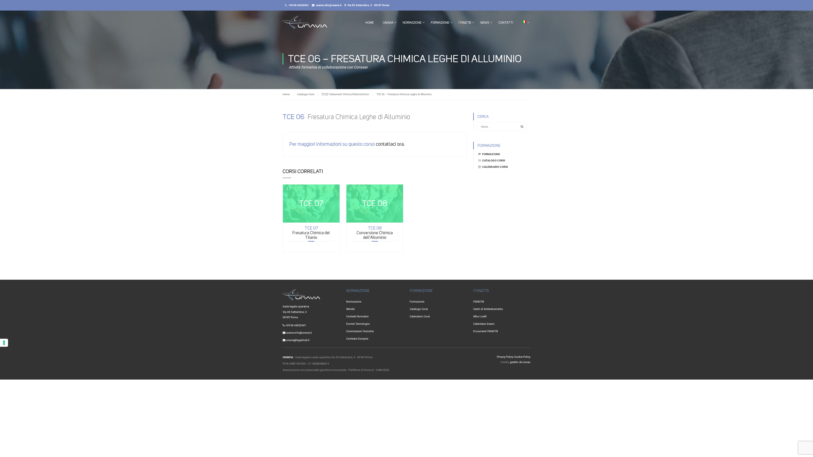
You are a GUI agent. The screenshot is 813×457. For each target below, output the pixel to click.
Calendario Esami (483, 323)
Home (369, 23)
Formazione (440, 23)
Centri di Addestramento (488, 309)
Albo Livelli (480, 316)
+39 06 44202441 (298, 5)
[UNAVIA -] (305, 24)
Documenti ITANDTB (485, 331)
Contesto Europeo (357, 338)
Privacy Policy (505, 356)
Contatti (505, 23)
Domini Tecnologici (358, 323)
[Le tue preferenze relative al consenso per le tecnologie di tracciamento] (4, 343)
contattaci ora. (390, 144)
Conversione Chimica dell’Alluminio (375, 233)
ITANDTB (465, 23)
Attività (350, 309)
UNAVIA (388, 23)
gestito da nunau (520, 362)
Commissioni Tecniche (360, 331)
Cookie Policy (522, 356)
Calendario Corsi (495, 166)
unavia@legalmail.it (298, 340)
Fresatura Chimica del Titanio (311, 233)
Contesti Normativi (357, 316)
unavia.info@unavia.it (329, 5)
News (484, 23)
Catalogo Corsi (493, 160)
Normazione (412, 23)
